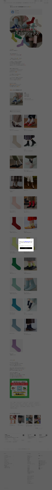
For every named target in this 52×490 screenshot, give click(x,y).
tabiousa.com (27, 241)
